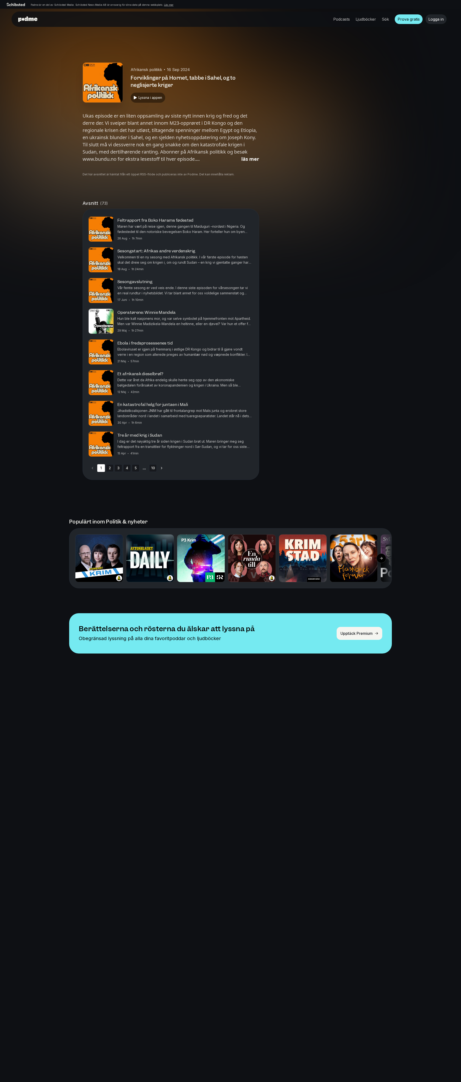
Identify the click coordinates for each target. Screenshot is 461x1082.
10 (153, 468)
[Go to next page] (161, 468)
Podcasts (341, 19)
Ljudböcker (366, 19)
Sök (385, 19)
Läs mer (168, 4)
